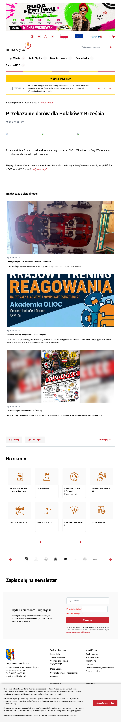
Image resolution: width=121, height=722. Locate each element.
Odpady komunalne (19, 517)
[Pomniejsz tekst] (39, 36)
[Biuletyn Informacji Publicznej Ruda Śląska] (112, 36)
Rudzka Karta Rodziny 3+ (74, 517)
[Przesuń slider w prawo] (79, 541)
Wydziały (89, 664)
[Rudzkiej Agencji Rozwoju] (36, 559)
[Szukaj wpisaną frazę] (112, 47)
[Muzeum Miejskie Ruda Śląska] (45, 559)
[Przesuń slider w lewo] (41, 541)
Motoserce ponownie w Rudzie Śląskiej (60, 383)
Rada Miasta (91, 661)
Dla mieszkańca (58, 58)
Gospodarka (82, 58)
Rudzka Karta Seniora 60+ (101, 483)
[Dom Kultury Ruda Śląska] (75, 559)
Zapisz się (87, 620)
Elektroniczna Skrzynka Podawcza (100, 668)
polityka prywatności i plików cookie (78, 632)
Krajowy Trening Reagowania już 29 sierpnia (60, 309)
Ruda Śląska (35, 58)
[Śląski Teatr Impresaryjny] (65, 559)
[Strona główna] (18, 47)
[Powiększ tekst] (52, 36)
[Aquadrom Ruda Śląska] (94, 559)
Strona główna (13, 102)
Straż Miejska (46, 483)
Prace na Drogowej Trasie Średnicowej (59, 88)
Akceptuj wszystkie (105, 703)
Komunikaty (55, 654)
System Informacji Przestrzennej (64, 673)
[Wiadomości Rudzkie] (85, 559)
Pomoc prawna (101, 517)
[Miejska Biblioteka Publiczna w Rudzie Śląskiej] (55, 559)
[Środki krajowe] (64, 36)
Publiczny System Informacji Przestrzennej (74, 483)
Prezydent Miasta (93, 657)
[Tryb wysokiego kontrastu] (32, 36)
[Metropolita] (26, 559)
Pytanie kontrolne (74, 609)
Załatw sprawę (92, 654)
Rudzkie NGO (13, 65)
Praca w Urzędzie (93, 671)
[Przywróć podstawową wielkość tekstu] (46, 37)
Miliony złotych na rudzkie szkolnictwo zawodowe (60, 234)
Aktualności (47, 102)
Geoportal (54, 676)
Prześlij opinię (105, 440)
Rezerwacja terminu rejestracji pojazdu (19, 483)
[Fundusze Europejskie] (79, 36)
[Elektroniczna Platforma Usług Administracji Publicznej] (96, 37)
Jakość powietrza (46, 517)
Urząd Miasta (13, 58)
